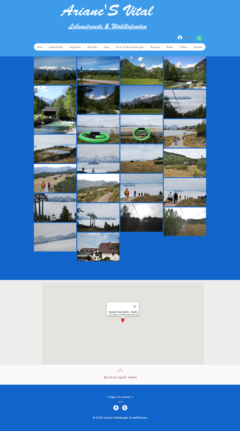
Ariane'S (89, 12)
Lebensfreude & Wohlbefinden (107, 27)
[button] (199, 37)
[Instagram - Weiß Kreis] (124, 407)
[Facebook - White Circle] (116, 407)
